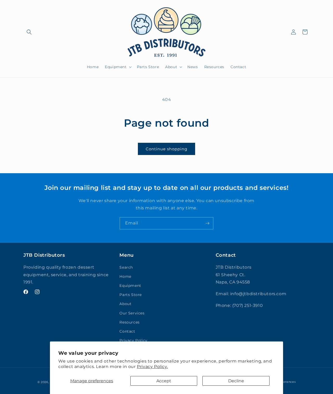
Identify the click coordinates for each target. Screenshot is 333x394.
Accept (163, 380)
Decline (236, 380)
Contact (127, 331)
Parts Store (130, 294)
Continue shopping (166, 148)
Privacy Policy (133, 340)
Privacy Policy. (152, 366)
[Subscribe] (207, 223)
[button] (29, 32)
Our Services (131, 313)
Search (126, 267)
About (125, 303)
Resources (129, 322)
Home (125, 276)
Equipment (130, 285)
